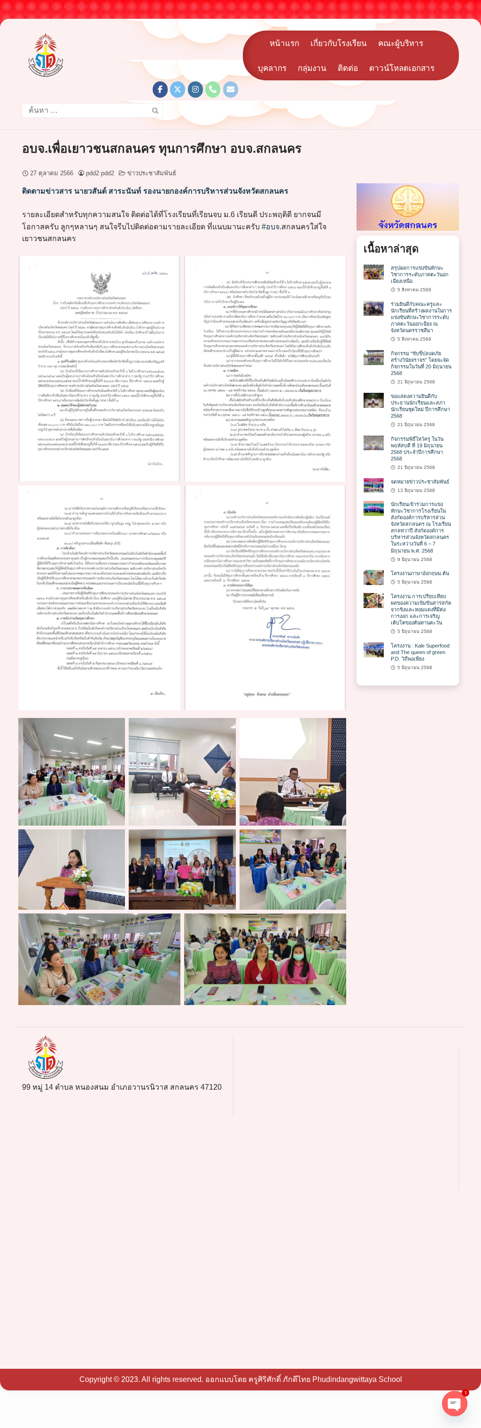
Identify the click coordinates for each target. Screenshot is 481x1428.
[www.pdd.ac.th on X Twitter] (177, 89)
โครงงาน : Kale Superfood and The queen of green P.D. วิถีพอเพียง (420, 652)
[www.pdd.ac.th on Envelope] (230, 89)
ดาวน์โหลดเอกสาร (401, 68)
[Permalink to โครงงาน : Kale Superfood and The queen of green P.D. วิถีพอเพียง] (374, 649)
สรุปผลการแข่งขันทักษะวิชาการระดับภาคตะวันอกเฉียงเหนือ (420, 274)
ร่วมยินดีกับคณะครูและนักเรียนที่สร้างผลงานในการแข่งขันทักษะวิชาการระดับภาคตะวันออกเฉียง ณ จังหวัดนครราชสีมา (421, 317)
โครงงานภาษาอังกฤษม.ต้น (420, 573)
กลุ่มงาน (312, 68)
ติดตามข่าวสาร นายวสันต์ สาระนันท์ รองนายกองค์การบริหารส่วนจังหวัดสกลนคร (155, 191)
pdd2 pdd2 (100, 173)
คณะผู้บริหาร (400, 43)
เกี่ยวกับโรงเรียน (338, 43)
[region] (408, 207)
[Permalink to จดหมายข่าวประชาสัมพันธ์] (374, 485)
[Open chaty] (454, 1403)
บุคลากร (272, 68)
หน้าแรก (284, 43)
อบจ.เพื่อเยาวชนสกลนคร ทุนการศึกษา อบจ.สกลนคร (162, 148)
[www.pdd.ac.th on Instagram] (195, 89)
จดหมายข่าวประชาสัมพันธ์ (420, 481)
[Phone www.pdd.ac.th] (212, 89)
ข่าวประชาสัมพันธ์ (151, 173)
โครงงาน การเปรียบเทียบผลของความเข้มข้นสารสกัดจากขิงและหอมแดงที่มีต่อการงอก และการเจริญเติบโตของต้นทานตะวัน (421, 609)
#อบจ (270, 227)
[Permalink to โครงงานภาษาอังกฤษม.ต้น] (374, 577)
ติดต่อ (348, 68)
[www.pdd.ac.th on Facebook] (160, 89)
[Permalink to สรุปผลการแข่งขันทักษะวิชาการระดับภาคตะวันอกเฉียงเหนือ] (374, 271)
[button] (408, 207)
